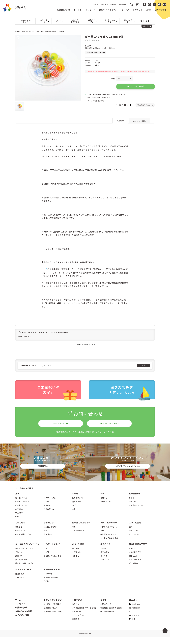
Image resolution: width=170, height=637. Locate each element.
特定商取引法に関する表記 (111, 608)
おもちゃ (75, 604)
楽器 (45, 530)
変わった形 (76, 501)
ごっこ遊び (20, 522)
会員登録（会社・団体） (53, 611)
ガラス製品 (133, 563)
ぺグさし (75, 556)
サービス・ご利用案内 (52, 604)
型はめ (46, 501)
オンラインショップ (53, 599)
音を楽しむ (49, 522)
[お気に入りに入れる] (18, 37)
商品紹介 (120, 120)
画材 (130, 527)
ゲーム (103, 493)
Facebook (135, 604)
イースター (104, 556)
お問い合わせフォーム (109, 423)
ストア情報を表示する (95, 101)
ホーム (18, 599)
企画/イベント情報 (23, 611)
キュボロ (132, 501)
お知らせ (75, 619)
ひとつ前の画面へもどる (86, 344)
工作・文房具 (136, 522)
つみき (75, 493)
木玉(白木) (19, 509)
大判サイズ (19, 577)
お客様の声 (76, 611)
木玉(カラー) (20, 512)
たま (17, 493)
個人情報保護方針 (107, 611)
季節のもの (105, 544)
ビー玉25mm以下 (22, 501)
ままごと (18, 527)
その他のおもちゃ (52, 569)
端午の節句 (104, 552)
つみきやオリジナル (74, 21)
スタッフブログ (78, 615)
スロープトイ (20, 556)
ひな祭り (104, 548)
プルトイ (18, 552)
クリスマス (104, 559)
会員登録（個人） (51, 608)
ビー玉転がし (135, 493)
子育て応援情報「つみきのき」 (84, 608)
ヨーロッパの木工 (136, 559)
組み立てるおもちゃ (81, 522)
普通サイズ (19, 573)
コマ (45, 548)
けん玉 (46, 552)
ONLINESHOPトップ (25, 21)
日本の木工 (133, 548)
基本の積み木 (77, 498)
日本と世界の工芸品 (138, 544)
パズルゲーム (49, 509)
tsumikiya (86, 633)
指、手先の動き (21, 559)
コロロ (131, 498)
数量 (113, 78)
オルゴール (48, 534)
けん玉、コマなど (52, 544)
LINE (133, 619)
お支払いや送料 (139, 121)
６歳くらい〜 (105, 501)
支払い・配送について (110, 48)
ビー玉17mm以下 (40, 31)
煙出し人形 (133, 556)
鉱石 (17, 516)
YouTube (135, 615)
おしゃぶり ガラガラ (24, 548)
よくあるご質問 (22, 615)
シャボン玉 (48, 573)
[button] (131, 4)
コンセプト (20, 603)
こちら (44, 269)
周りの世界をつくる (23, 534)
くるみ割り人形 (135, 552)
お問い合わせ (105, 604)
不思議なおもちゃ (51, 577)
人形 (102, 530)
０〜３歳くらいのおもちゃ (27, 544)
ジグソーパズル (50, 498)
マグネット (76, 552)
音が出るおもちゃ (51, 527)
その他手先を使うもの (52, 556)
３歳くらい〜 (105, 498)
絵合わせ (47, 505)
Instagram (136, 608)
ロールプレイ (20, 530)
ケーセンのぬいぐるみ (109, 538)
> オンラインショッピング (26, 31)
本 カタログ (134, 534)
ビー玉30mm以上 (22, 505)
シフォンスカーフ (23, 569)
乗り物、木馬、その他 (24, 563)
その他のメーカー (136, 505)
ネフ (74, 509)
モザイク (75, 548)
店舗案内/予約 (21, 607)
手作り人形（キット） (109, 527)
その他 (46, 581)
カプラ (74, 505)
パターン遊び (78, 544)
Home (17, 31)
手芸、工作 (133, 530)
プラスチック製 (78, 530)
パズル (47, 493)
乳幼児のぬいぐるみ (108, 534)
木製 (74, 527)
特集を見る (146, 26)
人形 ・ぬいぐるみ (108, 522)
